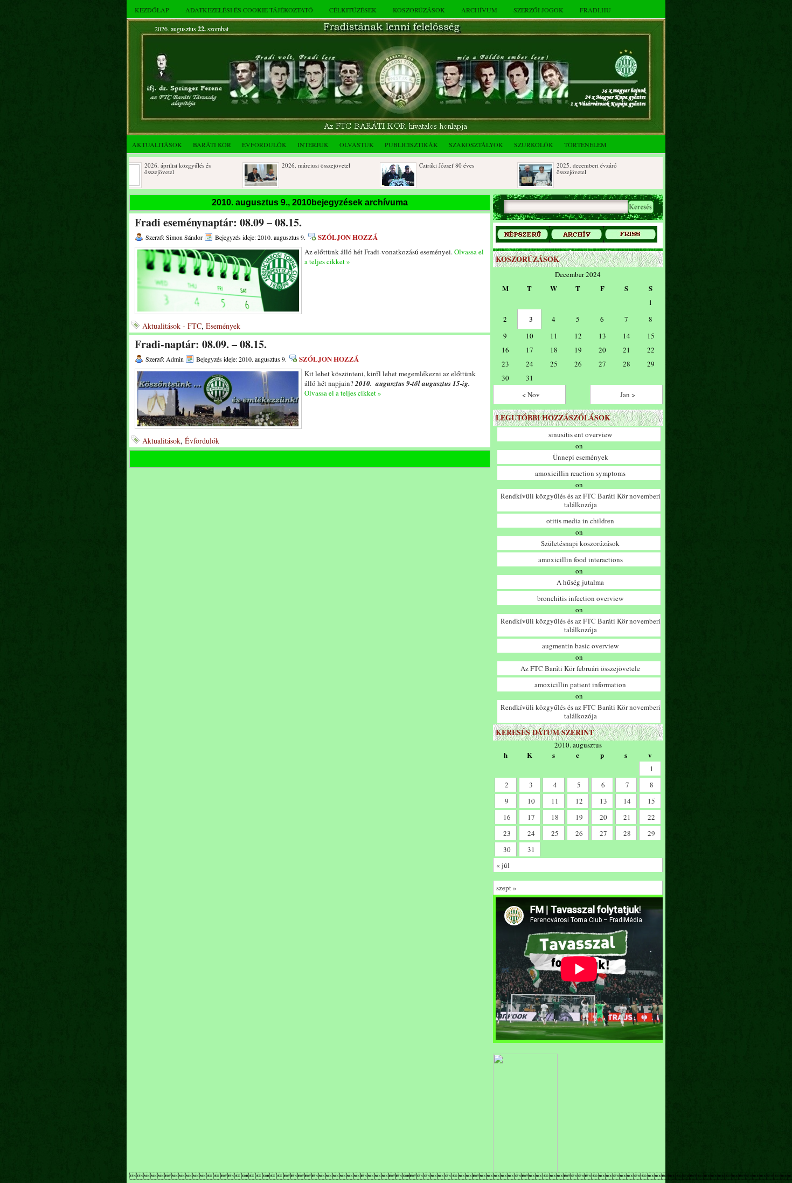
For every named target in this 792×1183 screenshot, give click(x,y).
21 (627, 817)
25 (555, 833)
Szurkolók (533, 144)
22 (651, 817)
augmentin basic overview (580, 646)
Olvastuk (356, 144)
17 (531, 817)
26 (579, 833)
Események (223, 326)
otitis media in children (580, 520)
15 (651, 801)
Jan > (627, 394)
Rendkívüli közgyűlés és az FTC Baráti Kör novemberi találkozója (581, 500)
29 (651, 833)
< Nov (531, 394)
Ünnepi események (580, 457)
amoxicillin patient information (580, 684)
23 (507, 833)
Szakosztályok (476, 144)
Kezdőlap (152, 9)
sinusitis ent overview (580, 434)
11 (555, 801)
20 (603, 817)
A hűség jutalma (580, 582)
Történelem (585, 144)
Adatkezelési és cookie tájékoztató (249, 9)
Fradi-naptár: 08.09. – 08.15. (201, 344)
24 (531, 833)
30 (507, 849)
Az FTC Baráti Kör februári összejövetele (580, 668)
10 (531, 801)
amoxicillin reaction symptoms (580, 473)
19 (579, 817)
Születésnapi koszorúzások (580, 543)
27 (603, 833)
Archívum (479, 9)
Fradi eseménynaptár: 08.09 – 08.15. (218, 222)
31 (531, 849)
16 (507, 817)
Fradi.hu (595, 9)
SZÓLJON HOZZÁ (348, 237)
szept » (506, 888)
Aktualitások (157, 144)
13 (603, 801)
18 (555, 817)
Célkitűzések (353, 9)
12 (579, 801)
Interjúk (313, 144)
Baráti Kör (212, 144)
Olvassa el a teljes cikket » (342, 393)
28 (627, 833)
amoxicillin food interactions (580, 559)
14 (627, 801)
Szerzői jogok (538, 9)
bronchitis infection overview (580, 598)
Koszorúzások (419, 9)
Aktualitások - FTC (172, 326)
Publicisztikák (411, 144)
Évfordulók (264, 144)
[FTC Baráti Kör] (525, 1170)
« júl (503, 865)
